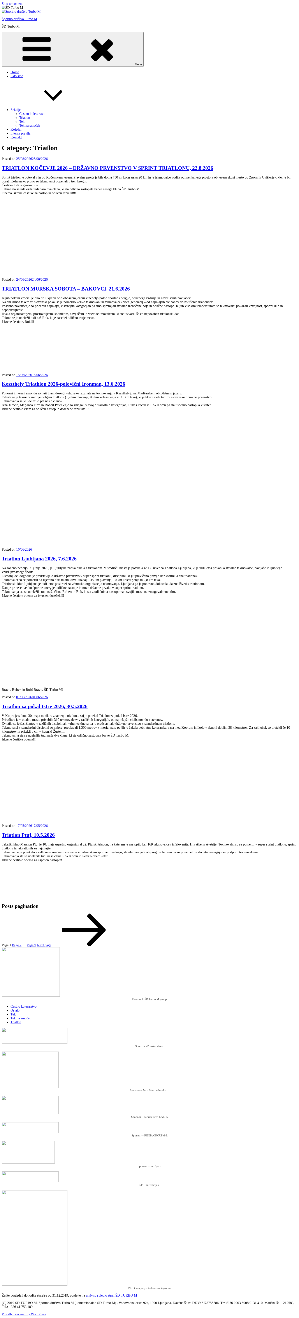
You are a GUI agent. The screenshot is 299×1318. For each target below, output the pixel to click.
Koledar (16, 129)
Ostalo (15, 1010)
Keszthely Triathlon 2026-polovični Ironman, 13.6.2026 (63, 384)
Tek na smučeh (29, 125)
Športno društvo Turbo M (19, 19)
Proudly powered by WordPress (24, 1314)
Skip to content (12, 3)
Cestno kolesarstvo (32, 114)
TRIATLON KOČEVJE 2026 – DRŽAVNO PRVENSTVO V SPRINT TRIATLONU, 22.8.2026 (107, 168)
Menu (138, 64)
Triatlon (24, 117)
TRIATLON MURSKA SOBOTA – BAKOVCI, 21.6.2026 (66, 289)
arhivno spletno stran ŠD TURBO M (111, 1295)
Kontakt (16, 137)
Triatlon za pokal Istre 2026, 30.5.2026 (45, 706)
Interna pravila (20, 133)
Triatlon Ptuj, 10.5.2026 (28, 835)
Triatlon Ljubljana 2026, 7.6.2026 (39, 559)
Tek (22, 121)
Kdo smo (17, 76)
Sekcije (16, 110)
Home (15, 72)
